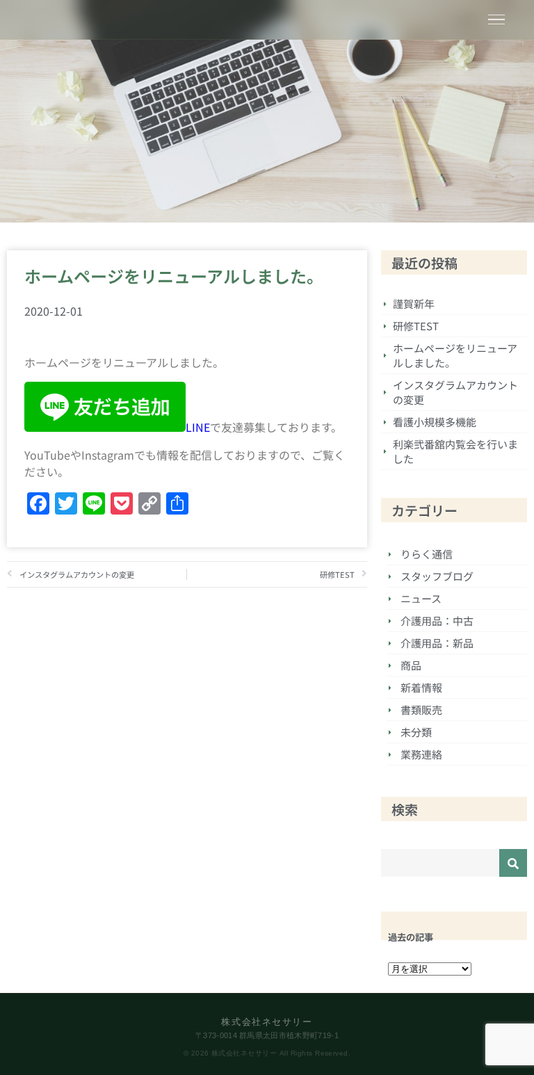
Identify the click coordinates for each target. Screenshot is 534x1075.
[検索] (513, 863)
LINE (198, 427)
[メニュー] (496, 19)
